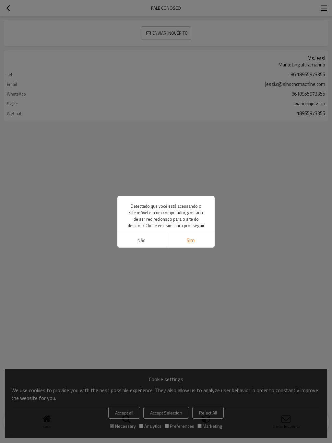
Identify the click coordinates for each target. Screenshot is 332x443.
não (141, 240)
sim (190, 240)
